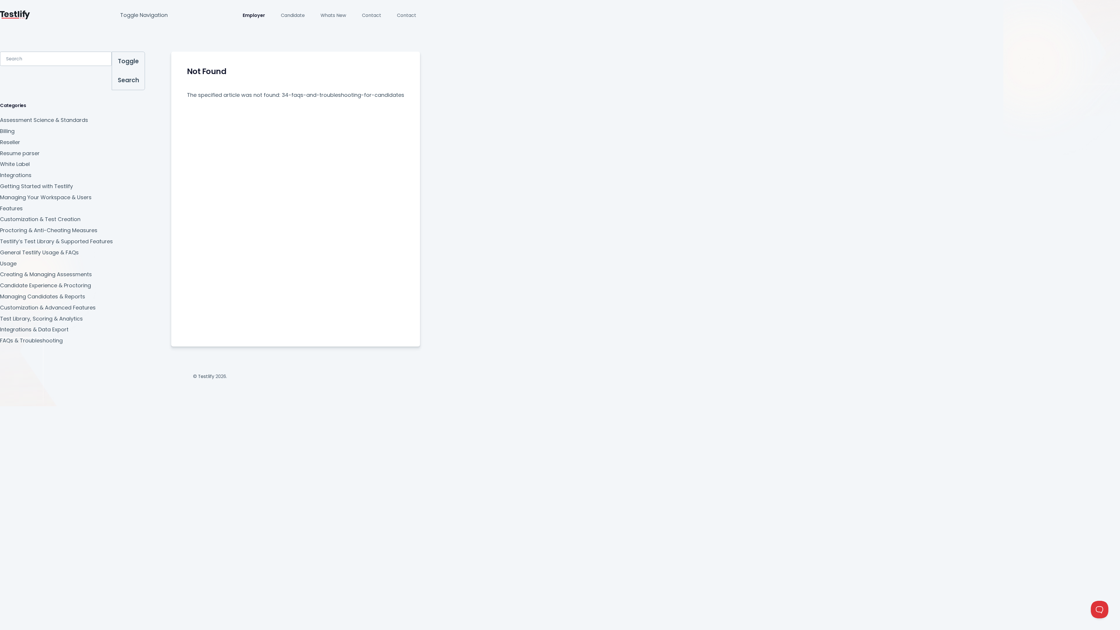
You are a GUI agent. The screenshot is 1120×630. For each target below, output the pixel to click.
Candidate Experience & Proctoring (45, 285)
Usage (8, 263)
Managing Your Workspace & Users (46, 197)
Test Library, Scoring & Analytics (41, 318)
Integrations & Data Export (34, 329)
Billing (7, 131)
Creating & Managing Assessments (46, 274)
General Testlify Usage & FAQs (39, 252)
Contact (371, 15)
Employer (254, 15)
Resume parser (20, 153)
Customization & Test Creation (40, 219)
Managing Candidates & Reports (42, 296)
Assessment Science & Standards (44, 120)
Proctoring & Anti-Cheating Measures (48, 230)
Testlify (206, 376)
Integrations (16, 175)
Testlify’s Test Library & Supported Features (56, 241)
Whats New (333, 15)
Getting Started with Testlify (36, 186)
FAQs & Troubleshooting (31, 340)
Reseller (10, 142)
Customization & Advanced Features (48, 307)
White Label (15, 164)
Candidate (293, 15)
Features (11, 208)
